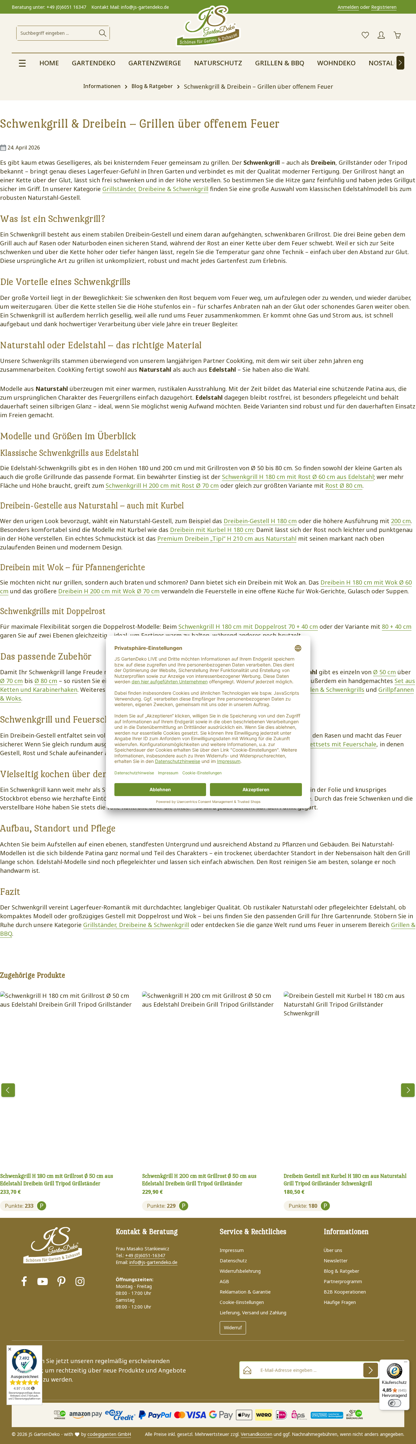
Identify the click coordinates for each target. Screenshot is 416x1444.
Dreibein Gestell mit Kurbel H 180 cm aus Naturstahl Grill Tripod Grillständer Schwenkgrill (345, 1180)
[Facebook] (24, 1282)
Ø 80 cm (45, 681)
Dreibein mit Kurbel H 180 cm (211, 530)
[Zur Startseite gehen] (208, 26)
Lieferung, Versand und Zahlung (253, 1312)
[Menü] (406, 1363)
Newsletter (335, 1260)
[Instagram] (80, 1282)
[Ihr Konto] (381, 35)
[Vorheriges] (8, 1090)
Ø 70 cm (11, 681)
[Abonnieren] (370, 1370)
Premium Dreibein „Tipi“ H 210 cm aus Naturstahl (226, 538)
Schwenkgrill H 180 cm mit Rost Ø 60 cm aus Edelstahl (298, 477)
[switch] (394, 1403)
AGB (224, 1281)
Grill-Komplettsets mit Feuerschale (327, 744)
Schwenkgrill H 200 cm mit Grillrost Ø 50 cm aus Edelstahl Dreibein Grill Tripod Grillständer (199, 1180)
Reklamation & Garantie (245, 1292)
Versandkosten (256, 1434)
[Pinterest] (61, 1282)
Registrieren (383, 7)
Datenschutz (233, 1260)
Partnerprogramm (343, 1281)
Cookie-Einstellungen (242, 1302)
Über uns (333, 1250)
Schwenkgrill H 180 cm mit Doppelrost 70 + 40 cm (248, 626)
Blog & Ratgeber (341, 1271)
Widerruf (233, 1327)
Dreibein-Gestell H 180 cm (260, 521)
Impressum (232, 1250)
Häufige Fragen (340, 1302)
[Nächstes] (400, 63)
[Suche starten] (103, 33)
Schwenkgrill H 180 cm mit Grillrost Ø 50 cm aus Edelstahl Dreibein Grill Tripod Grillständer (56, 1180)
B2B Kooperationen (345, 1292)
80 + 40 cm (396, 626)
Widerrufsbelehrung (240, 1271)
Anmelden (348, 7)
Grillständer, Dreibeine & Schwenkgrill (155, 189)
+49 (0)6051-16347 (145, 1255)
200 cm (401, 521)
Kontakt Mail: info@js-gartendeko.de (130, 7)
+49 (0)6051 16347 (66, 7)
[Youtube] (42, 1282)
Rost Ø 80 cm (343, 485)
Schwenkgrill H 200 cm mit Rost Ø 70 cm (162, 485)
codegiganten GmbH (109, 1434)
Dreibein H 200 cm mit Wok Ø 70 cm (109, 591)
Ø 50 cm (384, 672)
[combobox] (56, 33)
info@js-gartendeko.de (153, 1262)
